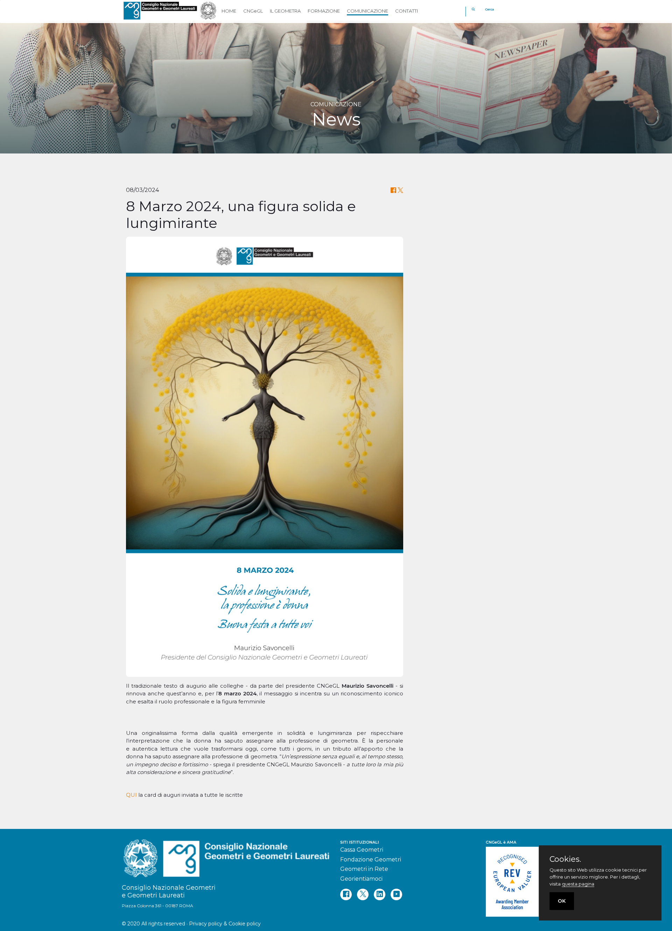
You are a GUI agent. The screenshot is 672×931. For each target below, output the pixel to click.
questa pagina (578, 884)
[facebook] (346, 894)
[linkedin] (379, 894)
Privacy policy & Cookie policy (225, 924)
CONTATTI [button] (406, 11)
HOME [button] (229, 11)
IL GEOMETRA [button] (285, 11)
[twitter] (363, 894)
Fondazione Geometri (370, 859)
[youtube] (396, 894)
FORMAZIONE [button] (324, 11)
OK (562, 901)
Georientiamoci (361, 878)
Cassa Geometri (361, 849)
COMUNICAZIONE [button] (367, 11)
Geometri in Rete (364, 869)
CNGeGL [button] (253, 11)
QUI (131, 795)
